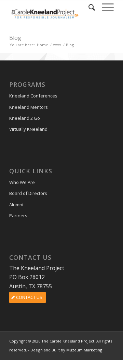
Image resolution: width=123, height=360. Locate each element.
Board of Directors (28, 193)
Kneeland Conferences (33, 96)
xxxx (57, 44)
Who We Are (22, 182)
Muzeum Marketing (84, 349)
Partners (18, 215)
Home (42, 44)
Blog (15, 38)
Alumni (16, 204)
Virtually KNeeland (28, 129)
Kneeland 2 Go (24, 118)
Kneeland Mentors (28, 107)
